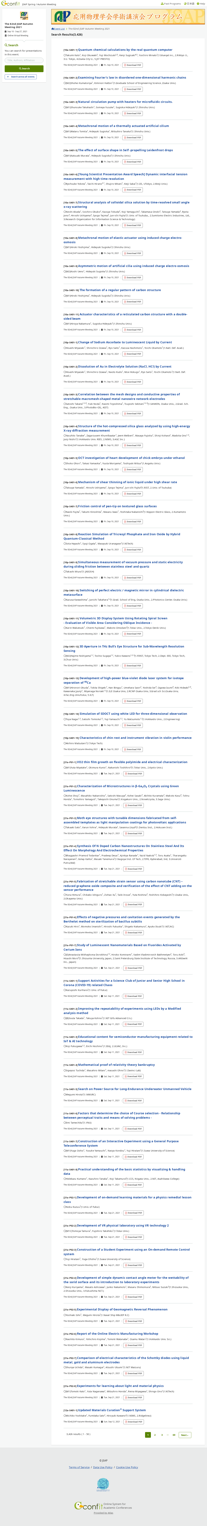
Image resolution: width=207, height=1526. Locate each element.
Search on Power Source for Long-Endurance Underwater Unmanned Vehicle (134, 1089)
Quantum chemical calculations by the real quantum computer (125, 50)
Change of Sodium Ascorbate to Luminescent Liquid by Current (125, 342)
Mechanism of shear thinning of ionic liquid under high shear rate (127, 482)
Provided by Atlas (103, 1512)
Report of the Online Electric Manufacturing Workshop (117, 1334)
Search (13, 45)
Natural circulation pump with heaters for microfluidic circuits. (125, 102)
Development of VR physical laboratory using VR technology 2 (123, 1225)
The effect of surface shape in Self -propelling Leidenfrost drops (125, 150)
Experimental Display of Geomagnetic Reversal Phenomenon (122, 1309)
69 (174, 1434)
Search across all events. (23, 76)
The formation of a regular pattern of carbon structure (120, 290)
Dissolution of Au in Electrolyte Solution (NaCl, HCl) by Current (124, 366)
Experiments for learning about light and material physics (120, 1386)
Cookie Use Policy (127, 1467)
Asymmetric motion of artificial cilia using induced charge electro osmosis (133, 266)
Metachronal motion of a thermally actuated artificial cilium (123, 126)
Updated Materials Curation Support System (112, 1410)
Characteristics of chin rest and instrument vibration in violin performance (136, 738)
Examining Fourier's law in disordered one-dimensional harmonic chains (132, 77)
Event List (59, 28)
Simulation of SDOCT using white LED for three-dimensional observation (133, 714)
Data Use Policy (102, 1467)
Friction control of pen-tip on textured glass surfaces (117, 506)
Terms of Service (79, 1467)
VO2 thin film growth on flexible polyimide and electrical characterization (132, 762)
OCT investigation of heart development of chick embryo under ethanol (131, 458)
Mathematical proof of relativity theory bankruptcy (116, 1065)
